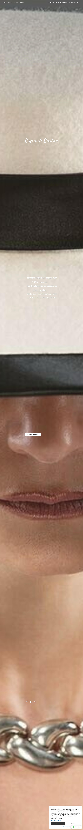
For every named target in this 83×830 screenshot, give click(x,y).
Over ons (10, 2)
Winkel (4, 2)
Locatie (16, 2)
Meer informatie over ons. (56, 820)
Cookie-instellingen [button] (65, 826)
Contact (22, 2)
